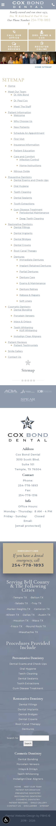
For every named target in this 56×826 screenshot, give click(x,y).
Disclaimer (30, 806)
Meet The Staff (22, 106)
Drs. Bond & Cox (41, 36)
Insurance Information (26, 144)
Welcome (19, 115)
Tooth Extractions (24, 203)
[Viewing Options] (6, 820)
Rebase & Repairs (29, 295)
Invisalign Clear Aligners (27, 336)
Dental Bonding (23, 309)
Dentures (19, 256)
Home (38, 67)
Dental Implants (23, 233)
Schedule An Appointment (29, 133)
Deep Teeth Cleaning (31, 218)
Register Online (42, 47)
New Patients (21, 127)
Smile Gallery (15, 351)
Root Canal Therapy (25, 251)
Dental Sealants (23, 197)
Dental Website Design (21, 815)
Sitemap (28, 370)
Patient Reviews (14, 47)
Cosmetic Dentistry (19, 306)
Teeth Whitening (23, 327)
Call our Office (14, 36)
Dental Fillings (22, 227)
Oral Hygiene (21, 186)
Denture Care (27, 277)
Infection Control (29, 159)
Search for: (13, 738)
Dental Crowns (22, 245)
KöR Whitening (28, 330)
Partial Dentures (28, 271)
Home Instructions (30, 165)
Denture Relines (28, 289)
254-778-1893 (40, 20)
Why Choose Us (23, 121)
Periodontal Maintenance (34, 212)
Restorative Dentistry (20, 224)
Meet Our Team (17, 91)
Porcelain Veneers (24, 315)
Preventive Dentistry (20, 177)
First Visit (19, 139)
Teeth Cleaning (22, 192)
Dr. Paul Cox (21, 100)
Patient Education (24, 150)
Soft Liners (25, 301)
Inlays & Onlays (22, 321)
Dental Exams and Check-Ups (31, 180)
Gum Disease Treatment (28, 209)
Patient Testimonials (26, 345)
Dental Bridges (22, 239)
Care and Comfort (24, 156)
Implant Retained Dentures (35, 265)
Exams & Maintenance (32, 283)
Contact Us (14, 806)
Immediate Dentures (31, 259)
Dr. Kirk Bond (21, 94)
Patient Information (19, 112)
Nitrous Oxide (22, 171)
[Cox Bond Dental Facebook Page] (29, 24)
